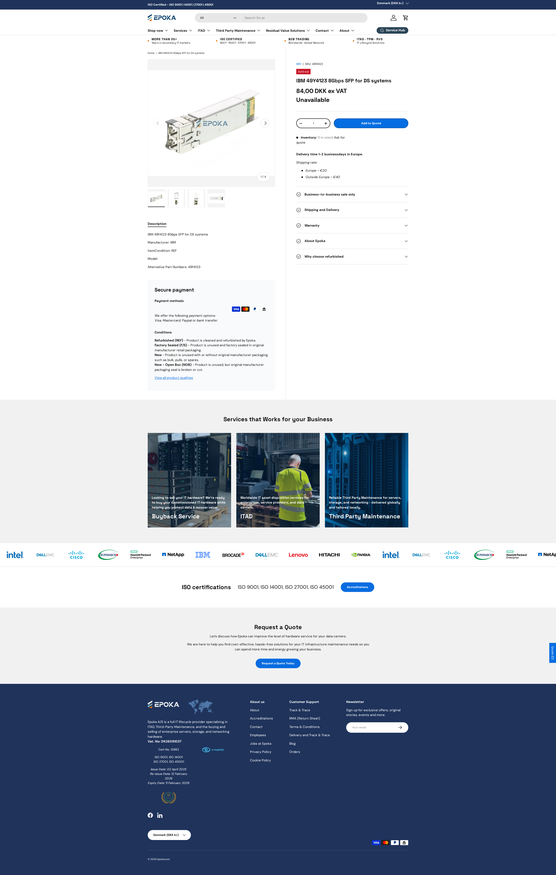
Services (180, 30)
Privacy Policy (260, 752)
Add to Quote (371, 123)
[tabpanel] (211, 251)
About (344, 30)
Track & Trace (299, 710)
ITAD (201, 30)
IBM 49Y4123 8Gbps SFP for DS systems (181, 53)
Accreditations (357, 587)
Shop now (155, 30)
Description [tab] (157, 224)
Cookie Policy (260, 760)
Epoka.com (163, 859)
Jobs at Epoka (260, 743)
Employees (258, 735)
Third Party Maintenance (235, 30)
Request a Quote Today (278, 663)
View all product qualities (174, 378)
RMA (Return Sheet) (304, 718)
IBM (298, 64)
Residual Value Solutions (285, 30)
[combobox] (281, 18)
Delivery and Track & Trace (309, 735)
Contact (322, 30)
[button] (405, 18)
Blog (292, 743)
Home (151, 53)
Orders (294, 752)
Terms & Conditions (304, 727)
